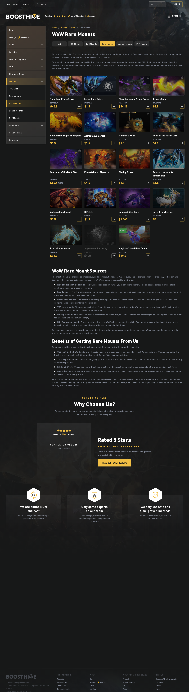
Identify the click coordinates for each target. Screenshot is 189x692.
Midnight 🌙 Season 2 (98, 682)
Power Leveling (129, 682)
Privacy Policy (62, 682)
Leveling (93, 689)
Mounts (64, 28)
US (152, 4)
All (59, 44)
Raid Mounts (91, 44)
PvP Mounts (141, 44)
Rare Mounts (107, 44)
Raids (92, 686)
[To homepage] (28, 676)
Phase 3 (126, 679)
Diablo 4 (160, 675)
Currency (159, 682)
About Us (60, 679)
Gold (91, 679)
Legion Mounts (125, 44)
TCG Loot (75, 44)
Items (158, 689)
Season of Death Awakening (166, 679)
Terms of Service (63, 689)
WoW (73, 28)
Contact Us (61, 686)
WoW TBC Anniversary (135, 675)
